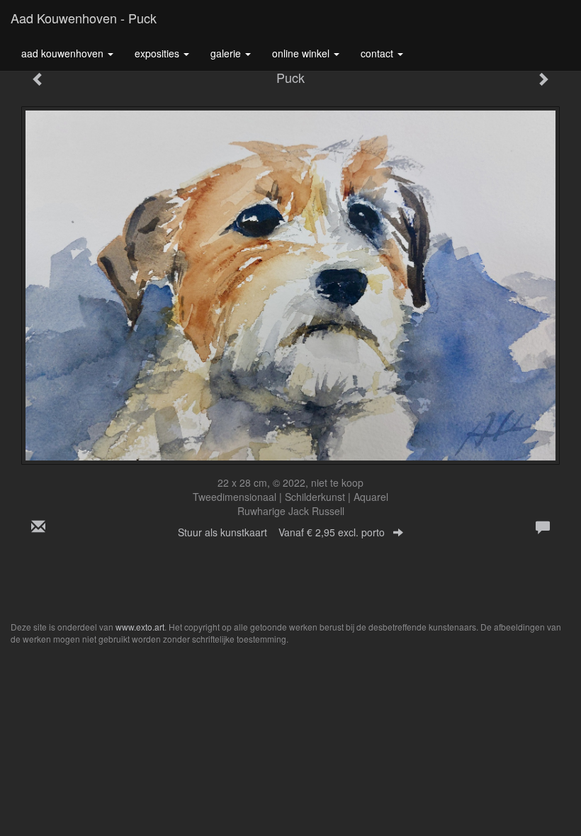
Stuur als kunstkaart (281, 532)
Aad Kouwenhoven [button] (63, 53)
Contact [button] (378, 53)
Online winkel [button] (302, 53)
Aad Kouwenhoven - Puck (84, 18)
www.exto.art (139, 627)
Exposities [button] (158, 53)
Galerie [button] (227, 53)
